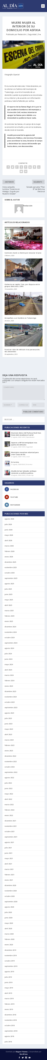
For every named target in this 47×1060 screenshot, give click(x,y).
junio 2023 (8, 724)
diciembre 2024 (10, 627)
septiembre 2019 (11, 966)
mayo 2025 (9, 600)
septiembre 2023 (11, 707)
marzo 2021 (9, 869)
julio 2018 (8, 1042)
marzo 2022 (9, 804)
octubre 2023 (10, 702)
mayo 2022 (9, 794)
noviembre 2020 (11, 891)
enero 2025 (9, 621)
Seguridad (32, 34)
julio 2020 (8, 912)
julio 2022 (8, 783)
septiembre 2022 (11, 772)
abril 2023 (8, 734)
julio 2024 (8, 654)
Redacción (22, 34)
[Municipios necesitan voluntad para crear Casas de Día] (7, 454)
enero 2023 (9, 751)
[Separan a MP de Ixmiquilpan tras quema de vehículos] (7, 444)
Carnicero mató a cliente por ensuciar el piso (23, 253)
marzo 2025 (9, 611)
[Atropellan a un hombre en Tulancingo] (24, 303)
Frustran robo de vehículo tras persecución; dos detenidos (22, 351)
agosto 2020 (9, 907)
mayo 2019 (9, 988)
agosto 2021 (9, 842)
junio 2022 (8, 788)
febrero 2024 (9, 681)
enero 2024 (9, 686)
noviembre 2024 (11, 632)
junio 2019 (8, 982)
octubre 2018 (10, 1025)
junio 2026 (8, 530)
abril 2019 (8, 993)
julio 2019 (8, 977)
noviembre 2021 (11, 826)
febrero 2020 (9, 939)
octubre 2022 (10, 767)
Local (28, 457)
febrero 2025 (9, 616)
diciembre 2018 (10, 1015)
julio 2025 (8, 589)
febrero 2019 (9, 1004)
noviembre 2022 (11, 761)
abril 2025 (8, 605)
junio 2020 (8, 918)
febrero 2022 (9, 810)
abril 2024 (8, 670)
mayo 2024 (9, 664)
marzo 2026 (9, 546)
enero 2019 (9, 1009)
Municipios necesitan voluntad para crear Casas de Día (25, 453)
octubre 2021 (10, 831)
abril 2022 (8, 799)
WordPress (24, 1054)
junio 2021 (8, 853)
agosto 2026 (9, 519)
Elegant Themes (22, 1052)
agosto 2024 (9, 648)
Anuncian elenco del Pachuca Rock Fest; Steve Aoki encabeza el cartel (26, 434)
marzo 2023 (9, 740)
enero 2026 (9, 557)
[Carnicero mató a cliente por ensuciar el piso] (24, 238)
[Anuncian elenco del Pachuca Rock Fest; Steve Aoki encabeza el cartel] (7, 434)
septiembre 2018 (11, 1031)
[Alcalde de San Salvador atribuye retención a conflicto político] (7, 472)
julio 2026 (8, 524)
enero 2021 (9, 880)
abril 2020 (8, 928)
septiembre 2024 (11, 643)
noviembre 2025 (11, 567)
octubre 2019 (10, 961)
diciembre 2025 (10, 562)
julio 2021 (8, 848)
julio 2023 (8, 718)
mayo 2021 (9, 858)
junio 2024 (8, 659)
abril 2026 (8, 540)
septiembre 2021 (11, 837)
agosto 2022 (9, 778)
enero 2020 (9, 945)
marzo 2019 (9, 998)
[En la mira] (7, 463)
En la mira (15, 462)
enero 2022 (9, 815)
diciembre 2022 (10, 756)
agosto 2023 (9, 713)
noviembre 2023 (11, 697)
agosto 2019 (9, 972)
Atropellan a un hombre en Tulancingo (20, 318)
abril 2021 (8, 864)
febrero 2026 (9, 551)
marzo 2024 (9, 675)
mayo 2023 (9, 729)
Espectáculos (30, 437)
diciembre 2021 (10, 821)
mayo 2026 (9, 535)
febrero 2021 (9, 875)
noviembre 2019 (11, 955)
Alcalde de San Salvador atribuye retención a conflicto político (23, 472)
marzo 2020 (9, 934)
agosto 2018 (9, 1036)
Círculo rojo (30, 475)
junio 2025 (8, 594)
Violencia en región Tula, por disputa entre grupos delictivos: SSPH (22, 285)
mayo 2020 (9, 923)
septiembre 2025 (11, 578)
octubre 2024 (10, 637)
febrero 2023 (9, 745)
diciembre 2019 (10, 950)
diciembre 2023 (10, 691)
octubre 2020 (10, 896)
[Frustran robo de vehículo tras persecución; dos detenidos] (24, 335)
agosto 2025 (9, 584)
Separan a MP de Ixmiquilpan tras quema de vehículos (24, 444)
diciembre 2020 (10, 885)
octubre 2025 (10, 573)
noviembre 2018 (11, 1020)
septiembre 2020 (11, 902)
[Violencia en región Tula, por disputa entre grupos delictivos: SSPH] (24, 269)
